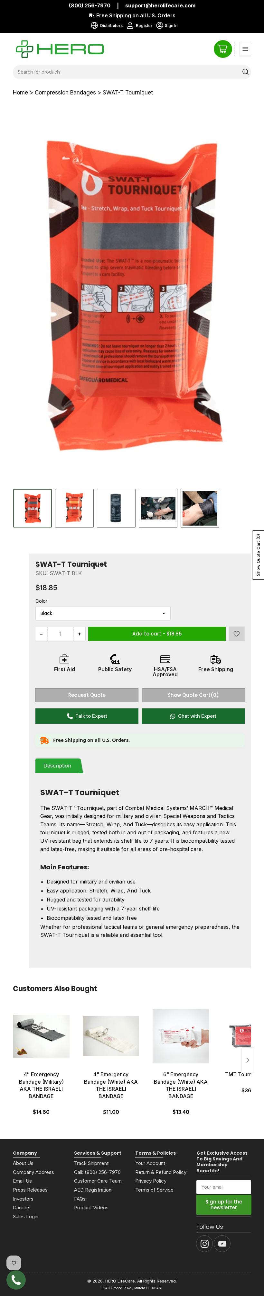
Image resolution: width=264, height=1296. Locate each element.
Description (57, 765)
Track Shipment (91, 1163)
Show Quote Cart (193, 695)
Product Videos (91, 1207)
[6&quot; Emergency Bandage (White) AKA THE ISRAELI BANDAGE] (181, 1036)
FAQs (80, 1199)
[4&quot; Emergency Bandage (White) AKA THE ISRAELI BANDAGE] (111, 1036)
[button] (237, 633)
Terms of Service (154, 1190)
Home (20, 92)
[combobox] (132, 72)
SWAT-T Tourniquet (128, 92)
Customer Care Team (98, 1181)
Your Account (150, 1163)
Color (41, 601)
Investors (23, 1199)
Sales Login (25, 1216)
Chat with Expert (197, 716)
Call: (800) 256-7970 (97, 1172)
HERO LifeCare (120, 1280)
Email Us (22, 1181)
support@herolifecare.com (160, 5)
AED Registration (92, 1190)
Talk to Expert (91, 716)
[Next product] (247, 1060)
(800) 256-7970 (89, 5)
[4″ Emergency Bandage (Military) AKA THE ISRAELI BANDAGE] (41, 1036)
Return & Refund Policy (160, 1172)
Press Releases (30, 1190)
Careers (22, 1207)
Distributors (111, 25)
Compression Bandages (65, 92)
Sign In (166, 26)
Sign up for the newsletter (223, 1204)
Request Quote (87, 695)
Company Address (33, 1172)
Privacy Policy (150, 1181)
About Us (23, 1163)
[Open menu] (245, 49)
